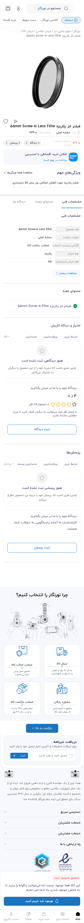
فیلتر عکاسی (43, 31)
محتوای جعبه (44, 202)
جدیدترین (31, 337)
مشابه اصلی (63, 132)
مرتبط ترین (71, 337)
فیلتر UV (27, 31)
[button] (15, 121)
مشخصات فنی (71, 202)
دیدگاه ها (19, 202)
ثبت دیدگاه (42, 429)
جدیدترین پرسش (27, 464)
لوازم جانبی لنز (62, 31)
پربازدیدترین (51, 337)
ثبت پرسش (42, 548)
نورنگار (76, 31)
